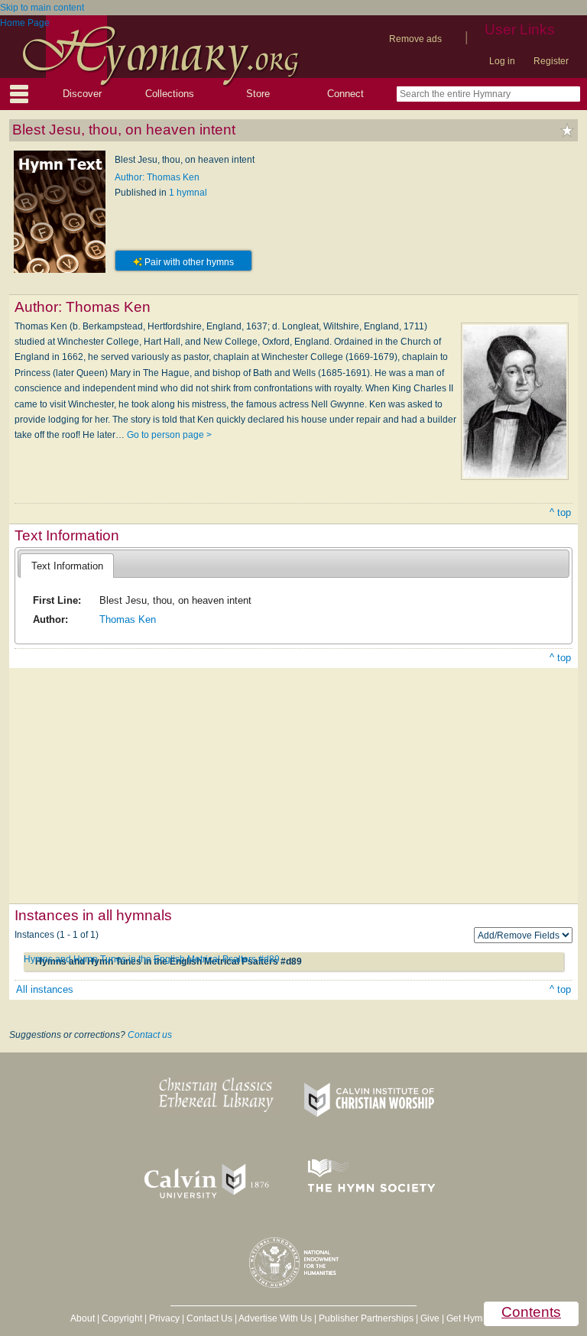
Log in (502, 61)
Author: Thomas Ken (157, 177)
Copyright (122, 1318)
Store (258, 93)
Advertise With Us (275, 1318)
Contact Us (209, 1318)
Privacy (164, 1318)
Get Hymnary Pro (481, 1318)
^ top (560, 512)
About (82, 1318)
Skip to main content (42, 7)
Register (551, 61)
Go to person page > (169, 435)
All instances (44, 989)
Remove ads (415, 39)
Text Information (67, 566)
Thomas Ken (127, 619)
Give (429, 1318)
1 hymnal (188, 192)
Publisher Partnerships (366, 1318)
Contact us (150, 1035)
